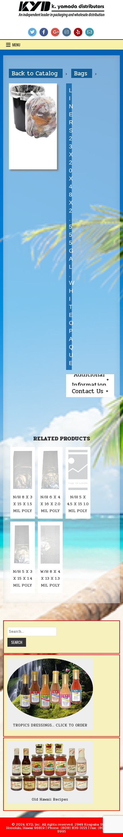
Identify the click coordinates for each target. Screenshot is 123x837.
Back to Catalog (36, 73)
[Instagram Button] (66, 32)
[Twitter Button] (32, 32)
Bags (81, 73)
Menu (16, 45)
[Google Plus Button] (55, 32)
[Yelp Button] (78, 32)
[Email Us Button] (89, 32)
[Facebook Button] (43, 32)
